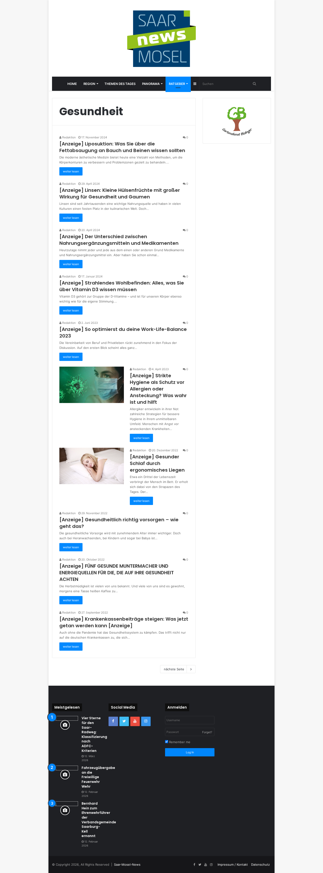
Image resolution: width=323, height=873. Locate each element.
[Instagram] (146, 721)
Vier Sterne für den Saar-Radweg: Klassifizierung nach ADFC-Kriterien (94, 734)
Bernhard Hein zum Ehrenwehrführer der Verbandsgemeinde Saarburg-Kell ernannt (99, 819)
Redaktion (68, 137)
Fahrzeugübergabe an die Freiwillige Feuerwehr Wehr (98, 777)
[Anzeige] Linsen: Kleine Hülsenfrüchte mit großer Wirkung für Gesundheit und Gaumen (119, 193)
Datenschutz (260, 864)
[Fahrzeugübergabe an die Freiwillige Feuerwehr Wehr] (65, 774)
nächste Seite (174, 669)
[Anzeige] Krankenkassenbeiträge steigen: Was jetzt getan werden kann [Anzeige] (123, 622)
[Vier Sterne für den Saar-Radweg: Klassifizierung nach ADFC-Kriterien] (65, 725)
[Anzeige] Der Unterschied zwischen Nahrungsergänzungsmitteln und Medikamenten (119, 239)
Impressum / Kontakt (233, 864)
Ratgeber (177, 84)
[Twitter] (124, 721)
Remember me (179, 742)
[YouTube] (135, 721)
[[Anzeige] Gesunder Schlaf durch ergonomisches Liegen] (91, 466)
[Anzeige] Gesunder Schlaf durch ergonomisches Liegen (157, 463)
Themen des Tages (120, 84)
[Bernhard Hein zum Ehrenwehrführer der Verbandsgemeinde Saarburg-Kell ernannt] (65, 810)
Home (72, 84)
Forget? (207, 732)
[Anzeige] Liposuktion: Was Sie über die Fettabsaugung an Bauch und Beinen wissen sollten (122, 147)
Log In (190, 752)
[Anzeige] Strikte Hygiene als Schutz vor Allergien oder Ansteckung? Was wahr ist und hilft (158, 388)
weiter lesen (71, 171)
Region (89, 84)
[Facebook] (113, 721)
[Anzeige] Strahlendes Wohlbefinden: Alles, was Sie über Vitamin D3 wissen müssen (121, 286)
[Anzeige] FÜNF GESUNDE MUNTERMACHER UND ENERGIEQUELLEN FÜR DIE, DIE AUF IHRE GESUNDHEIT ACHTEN (116, 573)
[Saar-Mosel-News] (161, 38)
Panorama (151, 84)
